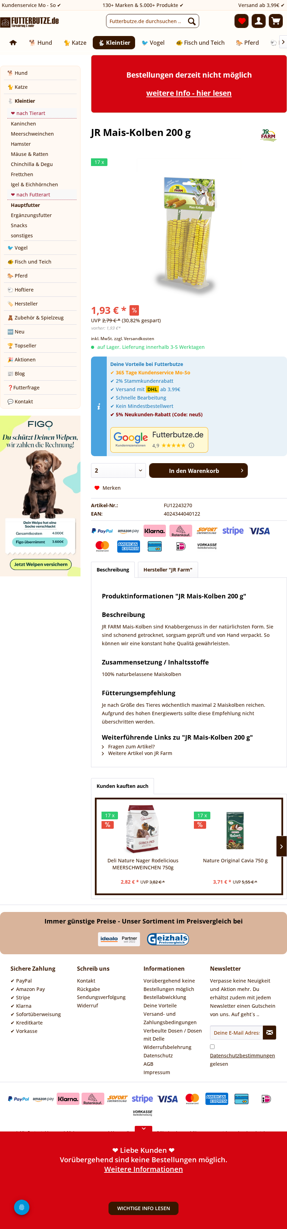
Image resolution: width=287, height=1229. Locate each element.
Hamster (21, 144)
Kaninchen (23, 123)
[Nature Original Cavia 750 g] (235, 829)
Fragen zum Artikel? (131, 746)
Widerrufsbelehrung (167, 1047)
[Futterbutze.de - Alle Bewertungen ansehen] (197, 440)
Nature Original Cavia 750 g (235, 860)
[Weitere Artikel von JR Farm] (267, 139)
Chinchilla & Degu (32, 164)
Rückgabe (88, 989)
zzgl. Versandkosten (134, 339)
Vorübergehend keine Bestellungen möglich (169, 984)
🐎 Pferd (17, 275)
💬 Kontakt (20, 401)
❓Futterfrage (23, 387)
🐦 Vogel (17, 247)
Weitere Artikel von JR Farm (139, 753)
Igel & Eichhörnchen (34, 184)
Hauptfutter (25, 205)
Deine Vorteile (160, 1005)
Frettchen (22, 174)
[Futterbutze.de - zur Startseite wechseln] (29, 22)
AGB (148, 1064)
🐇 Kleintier (21, 101)
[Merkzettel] (241, 21)
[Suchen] (191, 21)
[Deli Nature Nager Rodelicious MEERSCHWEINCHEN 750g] (143, 829)
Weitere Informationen (143, 1169)
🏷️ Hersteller (22, 303)
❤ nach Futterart (30, 194)
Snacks (19, 225)
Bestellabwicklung (165, 997)
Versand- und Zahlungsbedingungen (170, 1018)
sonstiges (22, 235)
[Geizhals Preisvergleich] (168, 939)
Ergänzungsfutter (31, 215)
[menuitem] (153, 21)
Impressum (157, 1072)
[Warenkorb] (276, 21)
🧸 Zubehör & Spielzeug (35, 317)
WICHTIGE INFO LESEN (143, 1208)
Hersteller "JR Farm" (168, 569)
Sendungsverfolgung (101, 997)
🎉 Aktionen (21, 359)
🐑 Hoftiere (20, 289)
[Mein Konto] (259, 21)
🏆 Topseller (21, 345)
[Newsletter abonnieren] (269, 1033)
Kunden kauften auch (122, 786)
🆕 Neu (15, 331)
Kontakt (86, 980)
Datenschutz (158, 1055)
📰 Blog (16, 373)
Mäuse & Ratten (29, 154)
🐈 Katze (17, 87)
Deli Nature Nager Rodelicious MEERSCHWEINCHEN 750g (142, 864)
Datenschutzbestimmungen (242, 1055)
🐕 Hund (17, 73)
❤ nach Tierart (28, 113)
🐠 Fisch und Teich (29, 261)
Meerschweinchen (32, 133)
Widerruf (87, 1005)
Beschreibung (113, 569)
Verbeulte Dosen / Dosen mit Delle (173, 1034)
